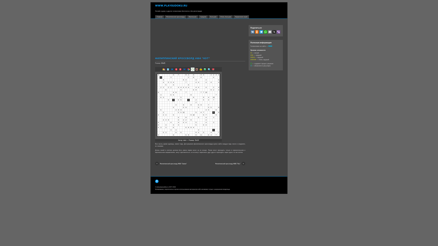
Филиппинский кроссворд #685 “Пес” (229, 164)
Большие (213, 17)
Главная (159, 17)
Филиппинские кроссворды (175, 17)
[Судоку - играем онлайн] (171, 6)
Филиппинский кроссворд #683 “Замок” (171, 164)
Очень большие (225, 17)
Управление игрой (241, 17)
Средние (203, 17)
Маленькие (192, 17)
